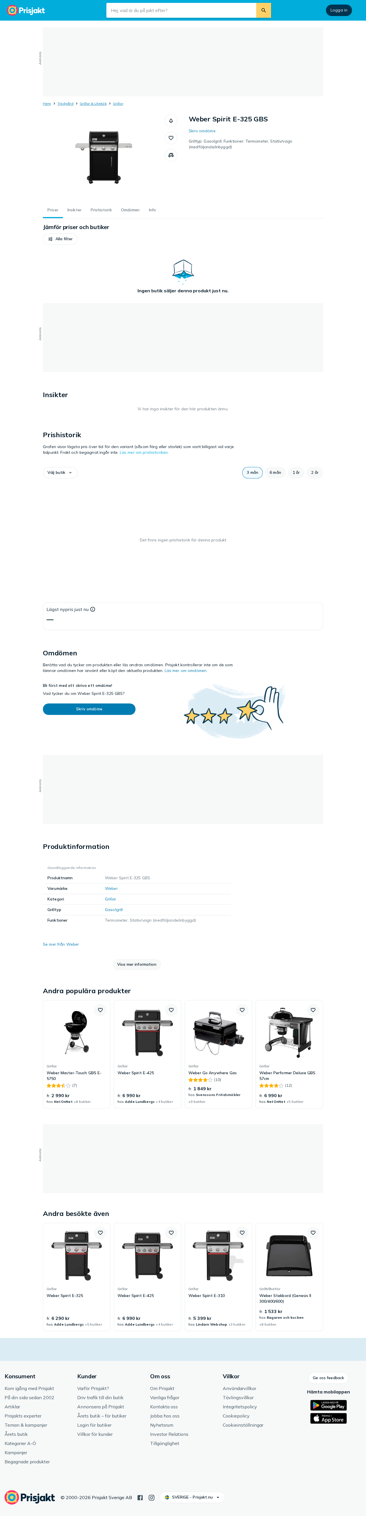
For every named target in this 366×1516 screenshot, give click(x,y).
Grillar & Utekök (93, 103)
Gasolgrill (114, 909)
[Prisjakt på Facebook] (140, 1497)
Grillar (118, 103)
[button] (171, 121)
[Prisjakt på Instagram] (151, 1497)
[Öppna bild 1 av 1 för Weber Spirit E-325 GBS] (104, 157)
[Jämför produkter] (171, 155)
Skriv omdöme (202, 130)
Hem (47, 103)
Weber (111, 888)
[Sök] (263, 10)
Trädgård (65, 103)
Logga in (339, 10)
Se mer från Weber (61, 944)
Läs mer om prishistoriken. (144, 452)
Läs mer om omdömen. (186, 670)
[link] (76, 1054)
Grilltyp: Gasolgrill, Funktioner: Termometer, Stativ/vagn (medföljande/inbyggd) (240, 144)
